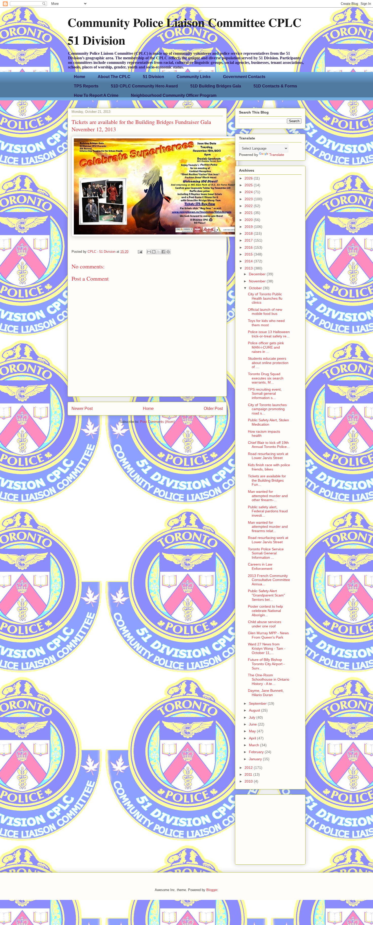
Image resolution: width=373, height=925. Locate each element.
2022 (249, 206)
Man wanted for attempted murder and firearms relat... (268, 526)
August (255, 710)
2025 (249, 185)
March (254, 745)
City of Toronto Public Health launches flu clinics (265, 298)
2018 (249, 233)
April (253, 738)
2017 (249, 240)
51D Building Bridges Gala (215, 86)
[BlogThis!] (153, 251)
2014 (249, 261)
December (258, 274)
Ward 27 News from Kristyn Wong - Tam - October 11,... (266, 648)
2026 (249, 178)
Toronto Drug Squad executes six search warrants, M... (265, 378)
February (257, 752)
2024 (249, 192)
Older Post (213, 408)
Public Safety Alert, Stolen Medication (268, 422)
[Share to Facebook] (163, 251)
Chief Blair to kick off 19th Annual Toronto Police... (269, 445)
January (256, 759)
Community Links (194, 77)
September (258, 703)
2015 (249, 254)
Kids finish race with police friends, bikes (269, 467)
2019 (249, 227)
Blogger (211, 890)
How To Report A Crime (96, 95)
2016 (249, 247)
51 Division (153, 77)
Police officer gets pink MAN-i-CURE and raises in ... (266, 347)
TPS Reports (86, 86)
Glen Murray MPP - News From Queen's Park (268, 635)
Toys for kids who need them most (266, 323)
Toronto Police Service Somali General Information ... (266, 553)
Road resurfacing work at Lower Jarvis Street (268, 456)
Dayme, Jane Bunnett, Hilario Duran (266, 692)
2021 (249, 213)
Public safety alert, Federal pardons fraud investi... (268, 511)
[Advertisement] (270, 828)
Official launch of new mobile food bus (265, 311)
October (256, 288)
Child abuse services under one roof (264, 624)
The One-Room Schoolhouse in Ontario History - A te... (268, 679)
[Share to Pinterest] (168, 251)
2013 (249, 268)
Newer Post (82, 408)
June (253, 724)
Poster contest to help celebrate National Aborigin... (265, 610)
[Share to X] (158, 251)
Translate (276, 155)
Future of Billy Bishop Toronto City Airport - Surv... (266, 664)
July (252, 717)
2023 (249, 199)
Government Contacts (244, 77)
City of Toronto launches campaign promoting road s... (267, 409)
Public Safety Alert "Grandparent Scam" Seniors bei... (266, 595)
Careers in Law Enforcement (260, 566)
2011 (249, 774)
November (258, 281)
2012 (249, 768)
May (253, 731)
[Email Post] (139, 251)
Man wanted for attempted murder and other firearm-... (268, 495)
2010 (249, 781)
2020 (249, 220)
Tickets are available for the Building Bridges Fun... (267, 480)
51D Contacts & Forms (275, 86)
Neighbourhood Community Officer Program (173, 95)
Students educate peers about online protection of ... (268, 362)
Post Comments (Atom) (157, 422)
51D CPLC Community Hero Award (144, 86)
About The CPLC (114, 77)
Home (79, 77)
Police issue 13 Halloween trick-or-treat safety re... (269, 334)
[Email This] (148, 251)
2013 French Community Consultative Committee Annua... (269, 580)
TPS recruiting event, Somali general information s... (265, 393)
